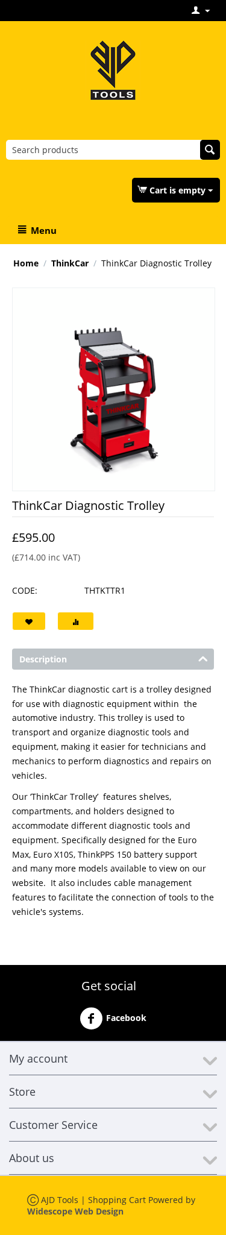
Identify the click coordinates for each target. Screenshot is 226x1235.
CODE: (24, 590)
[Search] (210, 150)
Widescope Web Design (75, 1211)
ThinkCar (70, 263)
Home (26, 263)
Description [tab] (43, 659)
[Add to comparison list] (75, 621)
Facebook (126, 1017)
